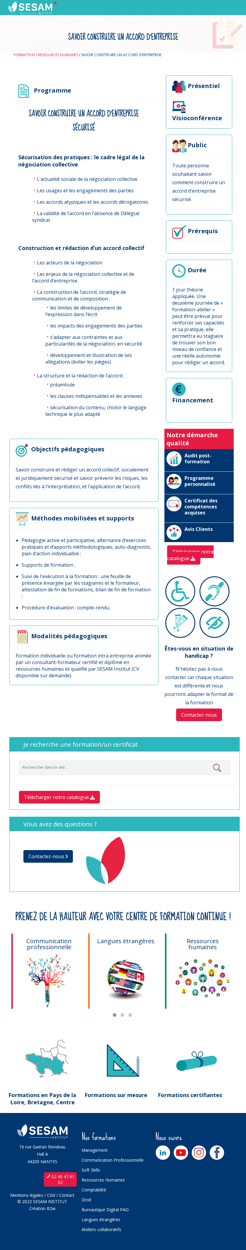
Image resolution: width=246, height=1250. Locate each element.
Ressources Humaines (103, 1180)
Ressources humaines (58, 54)
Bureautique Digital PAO (105, 1209)
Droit (87, 1200)
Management (95, 1150)
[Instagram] (198, 1152)
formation (24, 54)
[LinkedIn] (162, 1152)
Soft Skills (91, 1170)
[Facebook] (216, 1152)
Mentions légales (26, 1195)
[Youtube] (180, 1152)
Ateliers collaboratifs (101, 1229)
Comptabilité (94, 1190)
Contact (66, 1195)
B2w (51, 1208)
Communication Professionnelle (113, 1160)
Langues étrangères (101, 1219)
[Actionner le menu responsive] (55, 3)
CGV (51, 1195)
